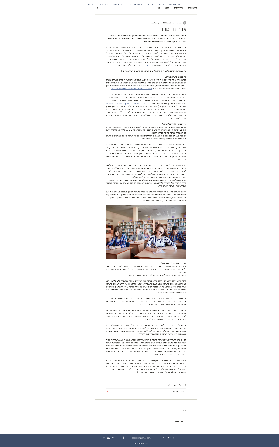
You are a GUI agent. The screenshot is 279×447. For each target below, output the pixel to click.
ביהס (158, 8)
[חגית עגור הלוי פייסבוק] (104, 438)
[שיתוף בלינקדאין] (175, 385)
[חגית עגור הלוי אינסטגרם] (113, 438)
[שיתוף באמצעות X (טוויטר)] (180, 385)
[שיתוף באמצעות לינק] (169, 385)
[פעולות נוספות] (107, 23)
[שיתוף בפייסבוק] (185, 385)
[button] (98, 8)
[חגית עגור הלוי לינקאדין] (108, 438)
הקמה (167, 8)
